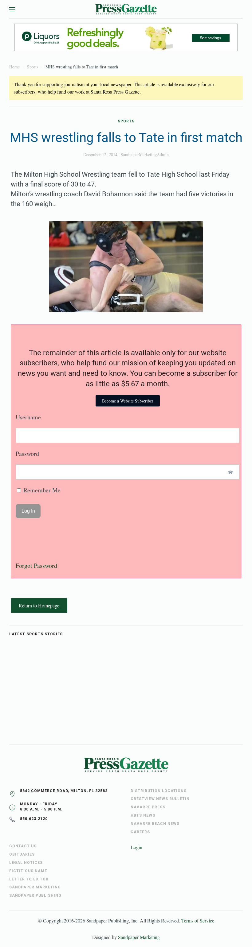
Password (27, 453)
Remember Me (41, 490)
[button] (12, 9)
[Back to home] (126, 9)
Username (28, 417)
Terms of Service (197, 920)
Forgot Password (36, 565)
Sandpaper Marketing (139, 937)
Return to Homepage (39, 605)
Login (136, 847)
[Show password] (230, 471)
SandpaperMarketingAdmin (145, 154)
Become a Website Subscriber (127, 401)
